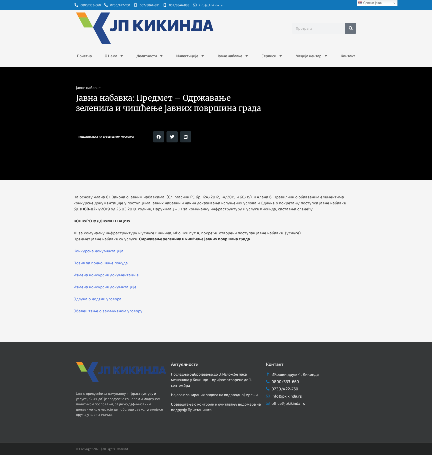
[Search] (350, 28)
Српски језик (372, 3)
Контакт (348, 55)
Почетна (84, 55)
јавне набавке (88, 87)
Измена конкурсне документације (106, 274)
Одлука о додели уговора (98, 298)
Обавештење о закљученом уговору (108, 310)
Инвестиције (187, 55)
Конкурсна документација (99, 250)
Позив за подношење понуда (101, 262)
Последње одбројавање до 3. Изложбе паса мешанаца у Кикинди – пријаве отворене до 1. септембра (211, 380)
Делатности (146, 55)
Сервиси (269, 55)
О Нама (111, 55)
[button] (158, 136)
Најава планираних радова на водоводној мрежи (214, 394)
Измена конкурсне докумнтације (105, 286)
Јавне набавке (230, 55)
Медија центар (309, 55)
